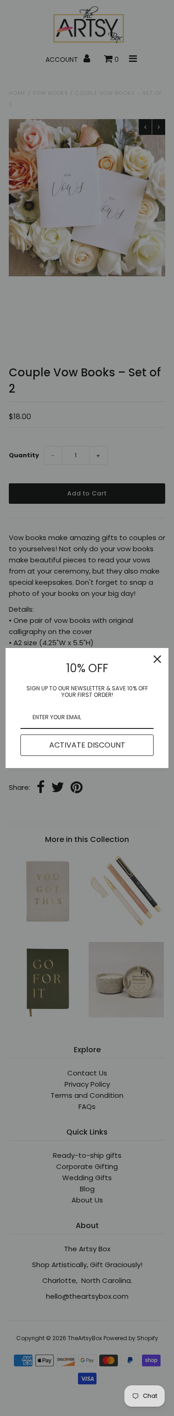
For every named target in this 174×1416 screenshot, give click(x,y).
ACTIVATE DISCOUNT (87, 745)
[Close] (157, 659)
